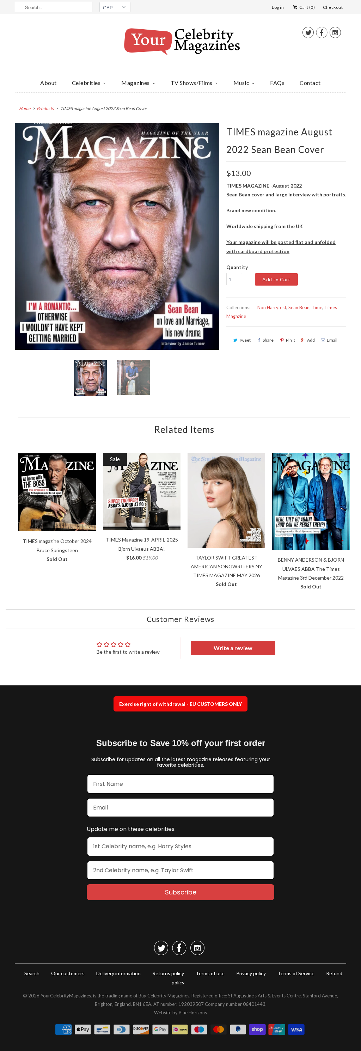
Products (45, 108)
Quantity (237, 267)
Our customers (68, 973)
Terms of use (210, 973)
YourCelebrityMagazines (66, 995)
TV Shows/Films (192, 82)
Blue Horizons (193, 1012)
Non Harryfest (271, 307)
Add (311, 340)
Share (268, 340)
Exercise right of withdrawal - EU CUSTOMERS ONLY (180, 704)
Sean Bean (299, 307)
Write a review (233, 647)
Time (317, 307)
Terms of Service (295, 973)
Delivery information (118, 973)
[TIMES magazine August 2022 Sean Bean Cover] (117, 236)
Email (332, 340)
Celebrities (86, 82)
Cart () (307, 7)
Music (241, 82)
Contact (310, 82)
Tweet (245, 340)
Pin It (290, 340)
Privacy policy (251, 973)
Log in (278, 7)
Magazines (135, 82)
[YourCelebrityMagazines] (180, 44)
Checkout (333, 7)
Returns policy (168, 973)
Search (31, 973)
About (48, 82)
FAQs (277, 82)
